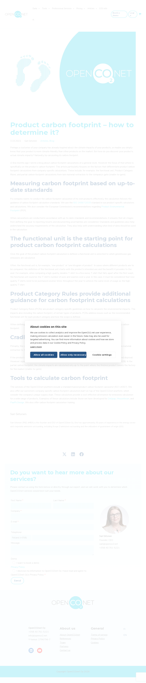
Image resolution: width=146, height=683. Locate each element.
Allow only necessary (73, 354)
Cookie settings (102, 354)
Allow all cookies (44, 354)
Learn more (36, 346)
